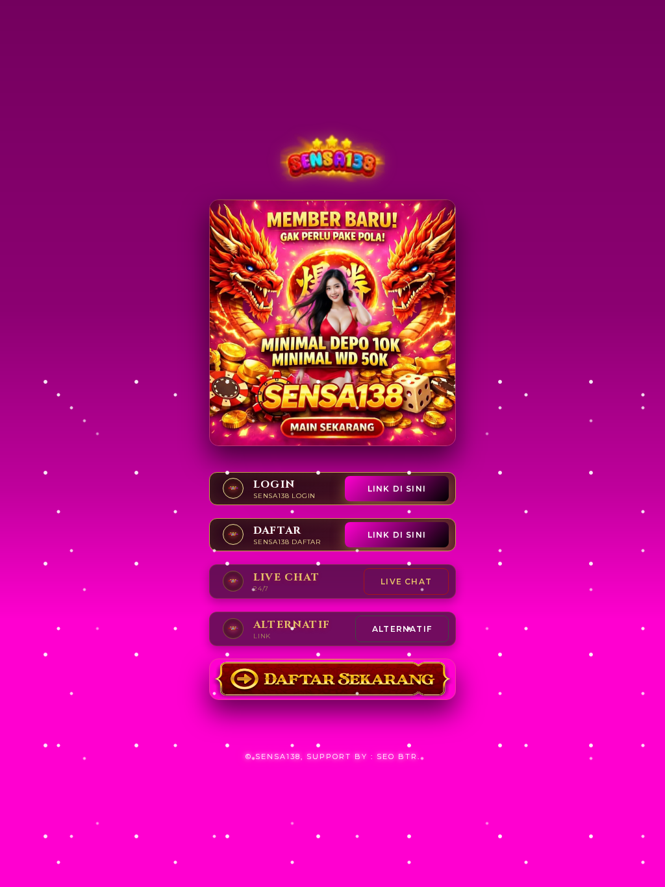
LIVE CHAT (406, 581)
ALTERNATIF (402, 629)
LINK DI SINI (397, 488)
